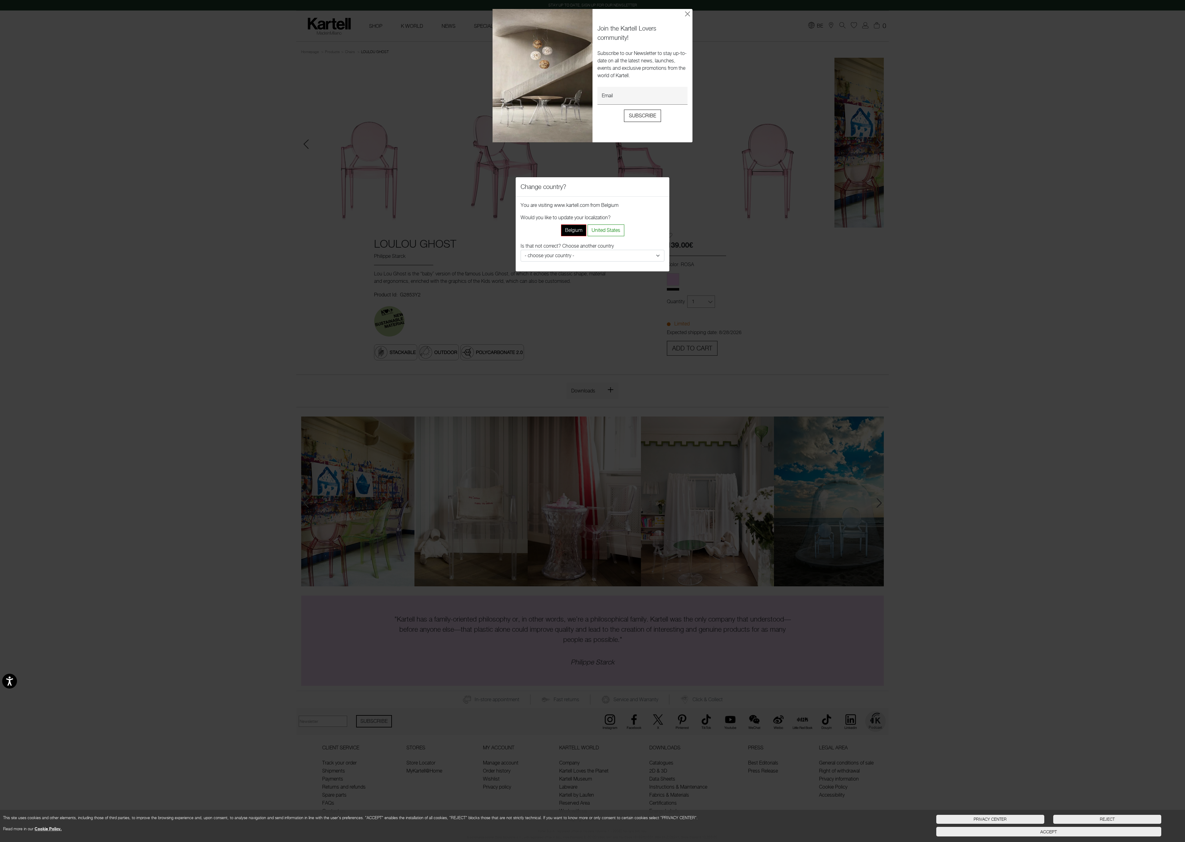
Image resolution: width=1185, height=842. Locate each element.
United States (606, 230)
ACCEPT (1048, 831)
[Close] (687, 14)
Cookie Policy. (48, 828)
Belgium (573, 230)
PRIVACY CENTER (990, 819)
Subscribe (642, 116)
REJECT (1107, 819)
